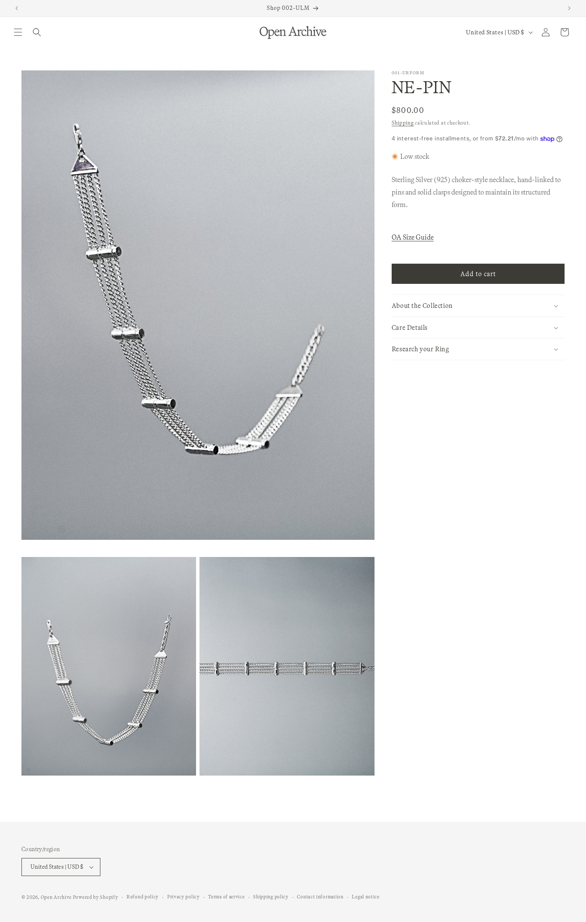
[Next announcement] (569, 8)
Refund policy (143, 897)
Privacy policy (183, 897)
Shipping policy (271, 897)
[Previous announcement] (16, 8)
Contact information (320, 897)
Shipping (403, 122)
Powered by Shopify (95, 897)
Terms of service (226, 897)
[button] (18, 32)
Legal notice (365, 897)
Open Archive (56, 897)
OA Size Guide (413, 237)
